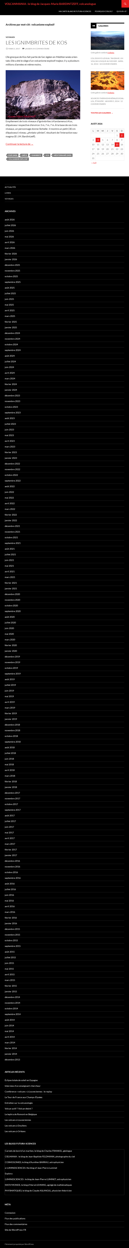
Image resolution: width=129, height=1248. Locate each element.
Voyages (10, 37)
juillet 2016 (10, 889)
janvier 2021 (11, 588)
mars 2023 (10, 446)
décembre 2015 (12, 929)
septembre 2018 (13, 741)
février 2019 (11, 713)
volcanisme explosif (18, 159)
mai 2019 (9, 696)
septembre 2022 (13, 480)
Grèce (24, 155)
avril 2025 (10, 310)
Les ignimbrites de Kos (36, 42)
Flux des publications (15, 1218)
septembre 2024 (13, 350)
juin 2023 (9, 429)
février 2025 (11, 321)
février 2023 (11, 452)
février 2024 (11, 384)
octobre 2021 (11, 537)
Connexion (10, 1212)
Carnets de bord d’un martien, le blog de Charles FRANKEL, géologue (38, 1150)
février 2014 (11, 1048)
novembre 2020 (12, 599)
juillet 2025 (10, 293)
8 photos (111, 92)
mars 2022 (10, 509)
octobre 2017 (11, 804)
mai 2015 (9, 968)
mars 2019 (10, 707)
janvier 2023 (11, 458)
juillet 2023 (10, 424)
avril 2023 (10, 441)
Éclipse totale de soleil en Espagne (21, 1080)
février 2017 (11, 849)
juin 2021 (9, 560)
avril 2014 (10, 1036)
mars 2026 (10, 248)
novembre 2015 (12, 934)
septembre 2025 (13, 282)
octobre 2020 (11, 605)
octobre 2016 (11, 872)
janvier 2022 (11, 520)
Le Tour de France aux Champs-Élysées (23, 1097)
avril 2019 (10, 702)
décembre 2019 (12, 656)
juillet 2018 (10, 753)
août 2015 (10, 951)
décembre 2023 (12, 395)
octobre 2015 (11, 940)
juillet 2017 (10, 821)
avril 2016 (10, 906)
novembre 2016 (12, 866)
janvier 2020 (11, 651)
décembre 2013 (12, 1059)
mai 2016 (9, 900)
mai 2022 (9, 497)
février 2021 (11, 582)
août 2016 (10, 883)
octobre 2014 (11, 1008)
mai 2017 (9, 832)
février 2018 (11, 781)
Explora (8, 1173)
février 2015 (11, 985)
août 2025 (10, 287)
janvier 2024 (11, 389)
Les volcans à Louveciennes (18, 1120)
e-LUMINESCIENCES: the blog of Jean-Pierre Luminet (31, 1167)
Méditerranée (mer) (62, 155)
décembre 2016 (12, 861)
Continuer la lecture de (19, 143)
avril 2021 (10, 571)
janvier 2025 (11, 327)
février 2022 (11, 514)
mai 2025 (9, 304)
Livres (8, 193)
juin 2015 (9, 963)
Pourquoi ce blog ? (104, 11)
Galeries (103, 25)
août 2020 (10, 616)
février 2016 (11, 917)
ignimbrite (36, 155)
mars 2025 (10, 316)
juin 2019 (9, 690)
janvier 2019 (11, 719)
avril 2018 (10, 770)
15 (117, 144)
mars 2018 (10, 775)
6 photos (111, 52)
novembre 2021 (12, 531)
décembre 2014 (12, 997)
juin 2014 (9, 1025)
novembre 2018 (12, 730)
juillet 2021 (10, 554)
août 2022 (10, 486)
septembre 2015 (13, 946)
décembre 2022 (12, 463)
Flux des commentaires (16, 1224)
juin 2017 (9, 826)
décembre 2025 (12, 265)
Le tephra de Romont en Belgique (21, 1114)
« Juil (94, 162)
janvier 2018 (11, 787)
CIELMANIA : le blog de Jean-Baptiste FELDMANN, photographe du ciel (40, 1156)
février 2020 (11, 645)
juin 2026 (9, 231)
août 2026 (10, 219)
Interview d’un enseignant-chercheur (23, 1086)
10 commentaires (108, 64)
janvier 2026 (11, 259)
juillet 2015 (10, 957)
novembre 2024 (12, 338)
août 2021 (10, 548)
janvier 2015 (11, 991)
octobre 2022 (11, 475)
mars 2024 (10, 378)
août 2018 (10, 747)
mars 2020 (10, 639)
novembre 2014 (12, 1002)
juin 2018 (9, 758)
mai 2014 (9, 1031)
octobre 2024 (11, 344)
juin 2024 (9, 367)
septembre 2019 (13, 673)
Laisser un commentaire (37, 48)
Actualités (10, 187)
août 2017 (10, 815)
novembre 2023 (12, 401)
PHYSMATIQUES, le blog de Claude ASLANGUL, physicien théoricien (38, 1190)
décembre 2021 (12, 526)
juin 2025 (9, 299)
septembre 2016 (13, 878)
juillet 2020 (10, 622)
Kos (47, 155)
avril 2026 (10, 242)
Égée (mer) (12, 155)
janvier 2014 (11, 1054)
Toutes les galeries (102, 113)
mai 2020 (9, 634)
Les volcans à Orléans (15, 1131)
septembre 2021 (13, 543)
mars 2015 (10, 980)
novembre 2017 (12, 798)
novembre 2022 (12, 469)
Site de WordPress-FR (15, 1229)
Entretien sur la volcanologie (19, 1103)
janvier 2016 (11, 923)
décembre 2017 (12, 792)
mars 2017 (10, 844)
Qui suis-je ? (122, 11)
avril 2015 (10, 974)
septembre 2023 (13, 412)
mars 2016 (10, 912)
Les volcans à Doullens (16, 1125)
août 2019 (10, 679)
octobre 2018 (11, 736)
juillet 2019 (10, 685)
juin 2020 (9, 628)
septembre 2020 (13, 611)
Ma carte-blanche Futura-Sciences (75, 11)
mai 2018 (9, 764)
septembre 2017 (13, 809)
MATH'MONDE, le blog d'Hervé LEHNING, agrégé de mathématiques (38, 1185)
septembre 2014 (13, 1014)
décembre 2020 (12, 594)
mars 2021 (10, 577)
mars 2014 (10, 1042)
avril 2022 (10, 503)
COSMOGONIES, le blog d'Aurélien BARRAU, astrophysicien (34, 1162)
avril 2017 (10, 838)
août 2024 (10, 355)
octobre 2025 (11, 276)
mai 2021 (9, 565)
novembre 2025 (12, 270)
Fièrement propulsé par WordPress (19, 1244)
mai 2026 (9, 236)
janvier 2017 (11, 855)
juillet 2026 (10, 225)
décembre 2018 (12, 724)
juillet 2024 (10, 361)
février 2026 (11, 253)
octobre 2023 (11, 406)
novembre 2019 (12, 662)
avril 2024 (10, 372)
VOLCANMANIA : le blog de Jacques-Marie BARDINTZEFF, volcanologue (50, 4)
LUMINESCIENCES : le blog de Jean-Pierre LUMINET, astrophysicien (38, 1179)
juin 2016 (9, 895)
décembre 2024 (12, 333)
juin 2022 (9, 492)
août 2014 (10, 1019)
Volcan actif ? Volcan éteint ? (19, 1108)
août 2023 (10, 418)
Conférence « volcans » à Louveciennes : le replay (28, 1091)
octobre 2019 (11, 668)
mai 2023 (9, 435)
